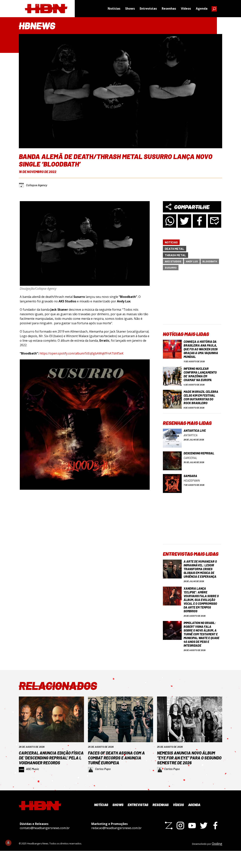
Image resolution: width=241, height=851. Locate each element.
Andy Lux (192, 261)
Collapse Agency (36, 185)
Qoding (217, 844)
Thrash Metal (175, 255)
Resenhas (169, 8)
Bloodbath (209, 261)
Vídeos (186, 8)
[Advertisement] (192, 300)
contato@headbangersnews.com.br (45, 828)
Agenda (201, 8)
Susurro (171, 267)
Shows (130, 8)
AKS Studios (173, 261)
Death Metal (174, 248)
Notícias (114, 8)
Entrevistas (148, 8)
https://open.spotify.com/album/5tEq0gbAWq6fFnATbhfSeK (82, 353)
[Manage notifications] (8, 843)
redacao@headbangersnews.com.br (116, 828)
